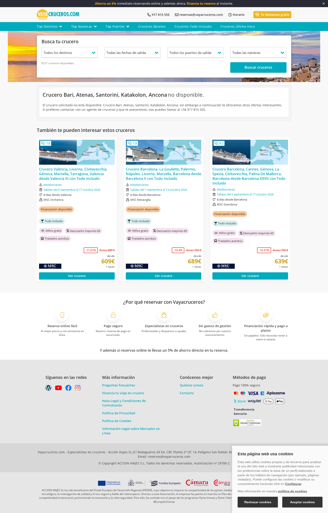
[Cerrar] (324, 3)
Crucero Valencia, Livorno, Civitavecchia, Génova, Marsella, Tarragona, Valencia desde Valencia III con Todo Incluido (73, 174)
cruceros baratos (152, 26)
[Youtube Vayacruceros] (58, 389)
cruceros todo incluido (193, 26)
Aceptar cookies (302, 502)
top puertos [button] (115, 26)
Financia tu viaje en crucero (123, 393)
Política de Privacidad (118, 413)
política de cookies (292, 491)
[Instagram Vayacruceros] (78, 389)
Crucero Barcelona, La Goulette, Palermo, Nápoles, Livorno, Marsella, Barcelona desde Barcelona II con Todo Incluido (163, 174)
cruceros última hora (237, 26)
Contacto (187, 393)
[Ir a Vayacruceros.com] (58, 14)
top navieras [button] (81, 26)
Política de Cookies (116, 421)
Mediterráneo (53, 185)
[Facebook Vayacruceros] (68, 389)
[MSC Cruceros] (59, 266)
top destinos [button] (47, 26)
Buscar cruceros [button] (258, 67)
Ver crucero (77, 276)
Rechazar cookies (257, 502)
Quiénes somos (191, 385)
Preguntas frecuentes (118, 385)
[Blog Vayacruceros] (48, 389)
